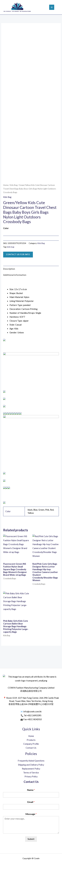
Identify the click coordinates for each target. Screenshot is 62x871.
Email (31, 802)
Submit (31, 839)
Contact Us (31, 748)
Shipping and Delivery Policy (31, 765)
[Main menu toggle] (51, 7)
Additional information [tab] (14, 275)
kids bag (10, 247)
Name (31, 789)
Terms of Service (31, 772)
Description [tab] (9, 269)
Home (5, 185)
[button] (58, 7)
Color (6, 228)
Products (31, 740)
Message (31, 814)
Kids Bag (13, 185)
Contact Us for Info (18, 254)
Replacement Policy (31, 768)
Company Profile (31, 744)
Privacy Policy (31, 776)
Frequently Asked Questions (31, 760)
